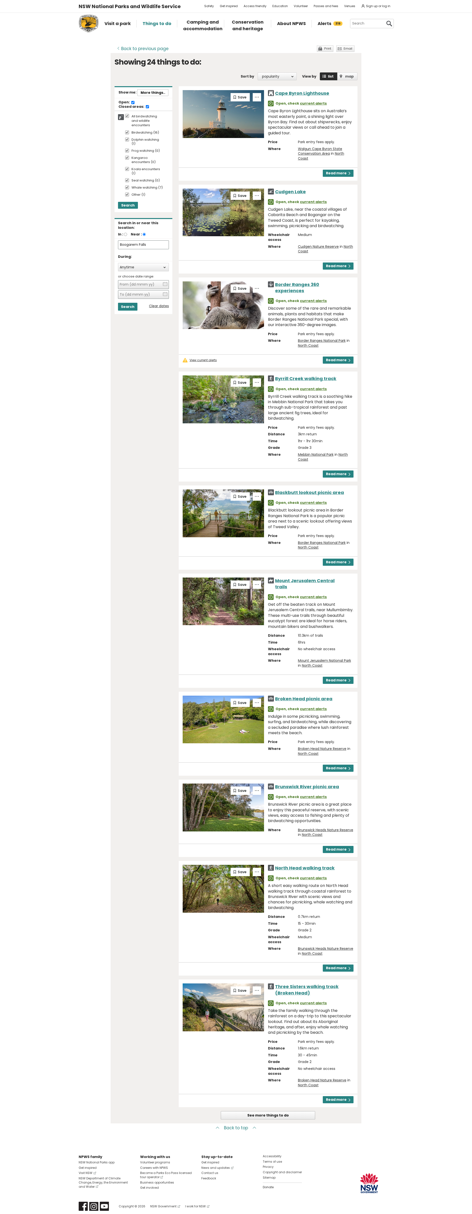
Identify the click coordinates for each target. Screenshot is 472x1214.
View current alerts (203, 360)
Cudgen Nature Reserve (318, 246)
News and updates (215, 1168)
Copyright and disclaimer (282, 1172)
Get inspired (229, 6)
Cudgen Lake (290, 192)
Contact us (209, 1173)
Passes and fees (326, 6)
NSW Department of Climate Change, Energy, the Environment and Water (103, 1182)
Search (128, 205)
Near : (136, 234)
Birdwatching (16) (145, 133)
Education (280, 6)
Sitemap (269, 1177)
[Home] (89, 23)
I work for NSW (195, 1206)
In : (120, 234)
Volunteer (301, 6)
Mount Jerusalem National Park (324, 660)
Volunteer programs (155, 1162)
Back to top (236, 1128)
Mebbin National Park (316, 454)
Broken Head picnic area (303, 699)
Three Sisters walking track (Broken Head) (307, 989)
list (331, 76)
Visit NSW (85, 1173)
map (349, 76)
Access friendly (255, 6)
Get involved (149, 1188)
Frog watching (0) (146, 151)
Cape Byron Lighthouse (302, 93)
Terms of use (272, 1161)
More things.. (153, 92)
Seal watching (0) (146, 181)
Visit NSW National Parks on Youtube (104, 1206)
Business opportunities (157, 1182)
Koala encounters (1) (146, 171)
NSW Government (163, 1206)
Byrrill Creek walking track (305, 378)
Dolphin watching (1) (145, 142)
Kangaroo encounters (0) (144, 160)
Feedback (208, 1178)
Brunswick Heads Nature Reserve (325, 830)
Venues (349, 6)
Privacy (268, 1167)
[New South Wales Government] (369, 1183)
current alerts (313, 103)
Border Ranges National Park (322, 340)
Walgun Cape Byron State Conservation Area (320, 151)
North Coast (308, 345)
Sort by (247, 76)
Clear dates (159, 306)
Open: (124, 102)
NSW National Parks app (97, 1162)
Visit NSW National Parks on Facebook (83, 1206)
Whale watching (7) (147, 188)
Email (348, 48)
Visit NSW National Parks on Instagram (93, 1206)
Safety (209, 6)
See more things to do (268, 1115)
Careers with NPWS (154, 1168)
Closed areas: (131, 107)
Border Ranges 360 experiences (297, 287)
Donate (268, 1187)
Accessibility (272, 1156)
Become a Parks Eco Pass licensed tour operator (166, 1175)
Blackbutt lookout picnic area (309, 492)
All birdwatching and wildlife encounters (144, 120)
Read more (336, 173)
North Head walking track (305, 868)
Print (327, 48)
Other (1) (138, 195)
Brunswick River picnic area (307, 787)
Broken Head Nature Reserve (322, 748)
